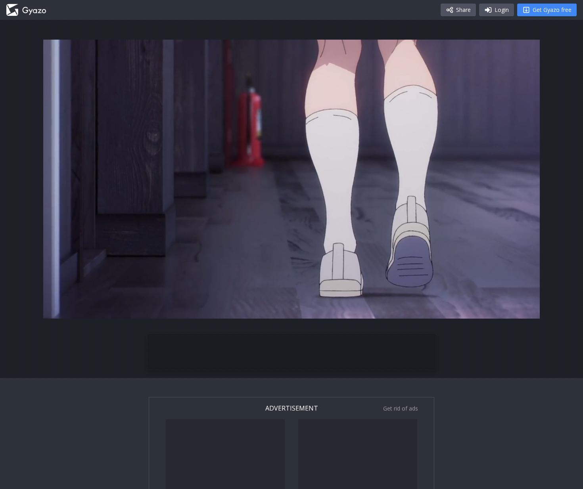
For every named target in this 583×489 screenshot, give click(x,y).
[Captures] (26, 10)
